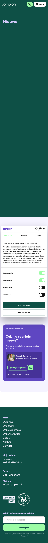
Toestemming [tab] (8, 235)
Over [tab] (39, 235)
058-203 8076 (11, 475)
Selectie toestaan (24, 312)
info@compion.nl (12, 485)
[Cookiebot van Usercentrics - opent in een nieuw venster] (35, 229)
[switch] (42, 280)
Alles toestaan (24, 305)
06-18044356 (22, 374)
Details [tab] (24, 235)
